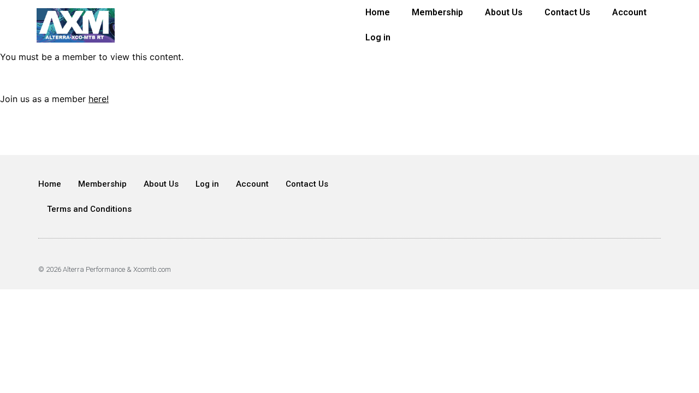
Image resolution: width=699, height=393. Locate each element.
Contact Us (567, 12)
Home (377, 12)
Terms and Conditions (89, 209)
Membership (437, 12)
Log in (377, 37)
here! (98, 98)
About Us (504, 12)
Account (629, 12)
